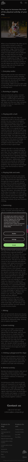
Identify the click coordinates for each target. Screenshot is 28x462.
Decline (14, 233)
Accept (14, 245)
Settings (14, 239)
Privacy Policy (7, 226)
